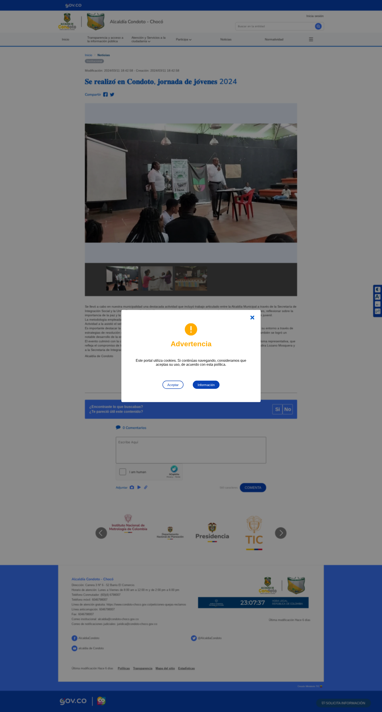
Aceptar (173, 385)
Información (206, 385)
